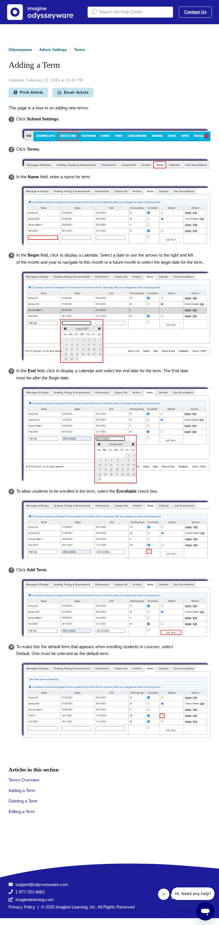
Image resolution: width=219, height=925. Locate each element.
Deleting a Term (23, 801)
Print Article (31, 92)
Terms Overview (24, 779)
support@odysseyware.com (41, 884)
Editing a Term (22, 811)
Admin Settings (53, 50)
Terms (79, 50)
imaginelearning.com (34, 899)
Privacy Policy (22, 906)
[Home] (42, 12)
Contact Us (195, 11)
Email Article (76, 92)
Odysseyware (20, 50)
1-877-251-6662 (30, 891)
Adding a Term (22, 790)
